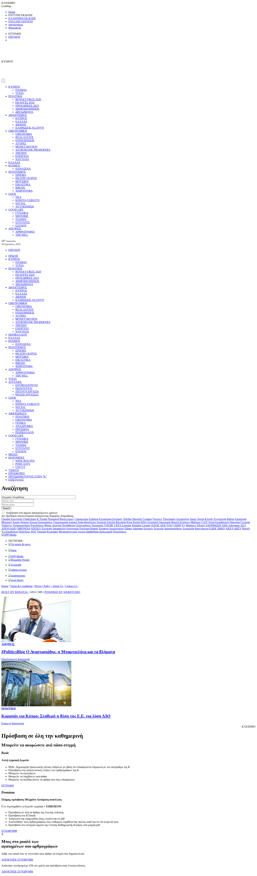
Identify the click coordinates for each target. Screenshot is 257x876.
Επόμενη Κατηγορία (12, 723)
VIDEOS (13, 470)
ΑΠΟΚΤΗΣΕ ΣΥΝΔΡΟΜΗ (17, 859)
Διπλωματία (105, 531)
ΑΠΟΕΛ (36, 528)
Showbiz (137, 519)
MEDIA (13, 454)
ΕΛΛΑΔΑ (21, 121)
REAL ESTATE (24, 137)
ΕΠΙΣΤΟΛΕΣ (16, 479)
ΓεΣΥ (204, 522)
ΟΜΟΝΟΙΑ (23, 528)
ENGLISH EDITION (20, 21)
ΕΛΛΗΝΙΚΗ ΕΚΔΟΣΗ (22, 18)
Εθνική (201, 525)
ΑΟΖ (33, 531)
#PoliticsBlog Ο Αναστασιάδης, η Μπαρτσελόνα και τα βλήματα (58, 651)
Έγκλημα (84, 528)
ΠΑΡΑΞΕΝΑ (23, 168)
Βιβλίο (230, 519)
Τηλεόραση (169, 519)
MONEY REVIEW (26, 146)
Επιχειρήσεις (83, 525)
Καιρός (94, 528)
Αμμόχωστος (116, 528)
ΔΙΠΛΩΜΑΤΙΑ (24, 111)
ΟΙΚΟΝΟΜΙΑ (23, 134)
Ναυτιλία (235, 522)
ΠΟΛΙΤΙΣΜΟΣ (17, 171)
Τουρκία (41, 531)
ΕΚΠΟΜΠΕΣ (16, 457)
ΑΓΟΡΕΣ (20, 143)
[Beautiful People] (19, 559)
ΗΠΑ (144, 522)
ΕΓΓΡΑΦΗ (7, 785)
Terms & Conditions (21, 586)
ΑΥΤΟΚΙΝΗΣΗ (24, 206)
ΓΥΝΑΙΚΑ (21, 212)
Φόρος (48, 525)
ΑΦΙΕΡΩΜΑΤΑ (17, 413)
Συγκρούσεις (45, 522)
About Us (57, 586)
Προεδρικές (119, 531)
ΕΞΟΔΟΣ (20, 225)
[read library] (16, 580)
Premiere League (141, 525)
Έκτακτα (103, 528)
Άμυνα (81, 531)
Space (193, 519)
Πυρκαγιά (53, 519)
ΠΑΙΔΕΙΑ (21, 89)
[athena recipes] (17, 569)
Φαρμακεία (14, 27)
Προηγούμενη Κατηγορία (15, 659)
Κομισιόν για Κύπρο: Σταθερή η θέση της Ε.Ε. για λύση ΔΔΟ (55, 716)
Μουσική (6, 522)
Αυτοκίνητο (182, 519)
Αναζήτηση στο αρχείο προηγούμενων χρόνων (32, 512)
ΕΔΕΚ (213, 528)
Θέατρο (24, 522)
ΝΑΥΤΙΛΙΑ (22, 159)
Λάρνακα (138, 528)
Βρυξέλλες (90, 522)
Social (200, 519)
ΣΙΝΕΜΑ (20, 175)
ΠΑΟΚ (155, 525)
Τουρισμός (97, 525)
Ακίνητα (56, 525)
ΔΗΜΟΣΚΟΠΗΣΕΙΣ (27, 108)
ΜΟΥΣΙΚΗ (21, 181)
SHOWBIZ (21, 215)
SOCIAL (20, 203)
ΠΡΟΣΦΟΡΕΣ (16, 473)
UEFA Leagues (122, 525)
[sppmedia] (8, 534)
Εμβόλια (93, 519)
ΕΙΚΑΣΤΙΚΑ (23, 184)
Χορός (16, 522)
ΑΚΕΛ (230, 528)
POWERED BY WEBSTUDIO (62, 592)
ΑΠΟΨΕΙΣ (14, 228)
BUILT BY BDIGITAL (14, 592)
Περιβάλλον (69, 525)
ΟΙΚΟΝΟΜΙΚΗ (17, 130)
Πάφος (128, 528)
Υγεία (211, 522)
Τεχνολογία (219, 519)
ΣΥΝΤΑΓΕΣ (22, 222)
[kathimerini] (15, 556)
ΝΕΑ (18, 197)
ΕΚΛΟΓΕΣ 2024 (24, 102)
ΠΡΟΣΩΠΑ (22, 429)
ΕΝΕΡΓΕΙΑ (22, 156)
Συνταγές (117, 519)
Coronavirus (81, 519)
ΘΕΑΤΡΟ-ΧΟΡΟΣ (26, 178)
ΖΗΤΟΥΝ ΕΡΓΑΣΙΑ (27, 391)
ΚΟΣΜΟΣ (14, 165)
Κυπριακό (52, 531)
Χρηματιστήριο (21, 525)
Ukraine (5, 519)
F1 (183, 525)
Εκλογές (148, 528)
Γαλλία (111, 522)
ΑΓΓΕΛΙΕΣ (15, 381)
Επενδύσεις (37, 525)
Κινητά (209, 519)
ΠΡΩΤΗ (13, 255)
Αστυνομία (72, 528)
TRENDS (21, 152)
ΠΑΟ (170, 525)
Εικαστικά (240, 519)
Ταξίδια (127, 519)
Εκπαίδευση (222, 522)
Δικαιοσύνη (59, 528)
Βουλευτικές (67, 519)
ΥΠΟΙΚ (108, 525)
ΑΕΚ (163, 525)
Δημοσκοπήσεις (173, 528)
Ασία (80, 522)
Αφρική (73, 522)
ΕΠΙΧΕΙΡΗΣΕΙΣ (24, 140)
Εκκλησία (16, 519)
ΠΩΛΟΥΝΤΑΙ (23, 388)
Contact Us (71, 586)
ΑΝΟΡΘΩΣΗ (213, 525)
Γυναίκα (147, 519)
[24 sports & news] (19, 544)
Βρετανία (121, 522)
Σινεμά (33, 522)
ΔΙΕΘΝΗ (20, 124)
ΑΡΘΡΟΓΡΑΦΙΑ (25, 231)
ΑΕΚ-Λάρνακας (231, 525)
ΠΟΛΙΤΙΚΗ (15, 96)
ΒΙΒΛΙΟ (20, 187)
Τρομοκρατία (60, 522)
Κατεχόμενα (202, 528)
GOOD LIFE (15, 209)
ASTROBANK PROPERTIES (32, 149)
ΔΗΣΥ (237, 528)
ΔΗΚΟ (221, 528)
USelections (29, 519)
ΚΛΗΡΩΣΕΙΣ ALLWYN (29, 127)
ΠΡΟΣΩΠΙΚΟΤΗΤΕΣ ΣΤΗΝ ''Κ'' (27, 476)
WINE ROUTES (25, 460)
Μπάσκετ (191, 525)
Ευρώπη (101, 522)
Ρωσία (136, 522)
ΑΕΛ (243, 525)
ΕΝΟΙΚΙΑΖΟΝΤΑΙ (26, 385)
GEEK (12, 193)
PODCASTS (22, 463)
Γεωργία (245, 522)
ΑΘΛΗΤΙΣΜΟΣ (17, 115)
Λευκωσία (188, 528)
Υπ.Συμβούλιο (9, 531)
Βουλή (246, 528)
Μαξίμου (196, 522)
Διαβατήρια (92, 531)
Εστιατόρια (105, 519)
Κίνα (129, 522)
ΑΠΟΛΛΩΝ (8, 528)
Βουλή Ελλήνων (180, 522)
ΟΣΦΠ (177, 525)
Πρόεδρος (24, 531)
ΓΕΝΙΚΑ (20, 422)
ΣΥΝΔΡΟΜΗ (9, 830)
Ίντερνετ (157, 519)
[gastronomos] (16, 575)
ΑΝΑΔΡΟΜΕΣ (24, 426)
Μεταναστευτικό (68, 531)
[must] (12, 550)
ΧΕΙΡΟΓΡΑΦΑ (24, 190)
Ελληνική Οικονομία (159, 522)
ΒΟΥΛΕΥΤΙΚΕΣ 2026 (28, 99)
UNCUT (20, 467)
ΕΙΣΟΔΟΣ (14, 36)
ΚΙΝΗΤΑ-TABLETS (27, 200)
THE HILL (21, 234)
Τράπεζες (6, 525)
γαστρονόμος (15, 24)
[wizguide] (14, 564)
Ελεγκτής (47, 528)
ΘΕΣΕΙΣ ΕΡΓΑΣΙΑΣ (26, 394)
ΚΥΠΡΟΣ (14, 86)
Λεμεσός (159, 528)
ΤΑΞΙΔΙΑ (20, 219)
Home (11, 12)
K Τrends (42, 519)
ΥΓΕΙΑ (19, 93)
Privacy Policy (42, 586)
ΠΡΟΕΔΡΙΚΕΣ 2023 (27, 105)
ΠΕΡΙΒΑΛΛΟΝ (17, 334)
